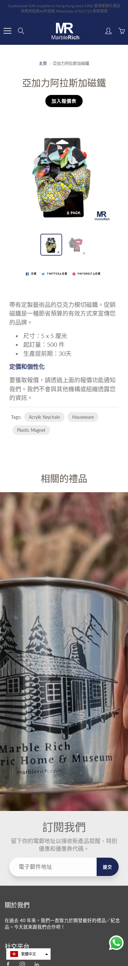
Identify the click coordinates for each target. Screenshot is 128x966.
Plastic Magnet (31, 430)
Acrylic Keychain (44, 417)
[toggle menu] (7, 30)
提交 (107, 866)
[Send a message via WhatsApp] (116, 942)
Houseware (83, 417)
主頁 (43, 63)
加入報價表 (64, 101)
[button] (28, 954)
